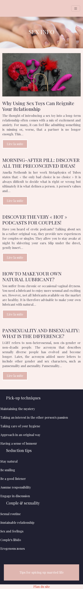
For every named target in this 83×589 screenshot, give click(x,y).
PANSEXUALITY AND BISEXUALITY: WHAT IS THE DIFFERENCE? (41, 333)
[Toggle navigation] (75, 8)
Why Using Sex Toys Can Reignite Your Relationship (38, 106)
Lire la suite (15, 144)
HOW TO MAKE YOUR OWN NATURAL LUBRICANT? (32, 276)
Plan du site (41, 587)
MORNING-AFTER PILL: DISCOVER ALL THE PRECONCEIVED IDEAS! (41, 163)
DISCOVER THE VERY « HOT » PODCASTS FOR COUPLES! (34, 219)
